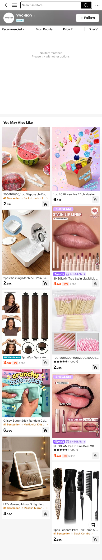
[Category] (14, 5)
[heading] (44, 15)
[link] (9, 18)
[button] (6, 5)
